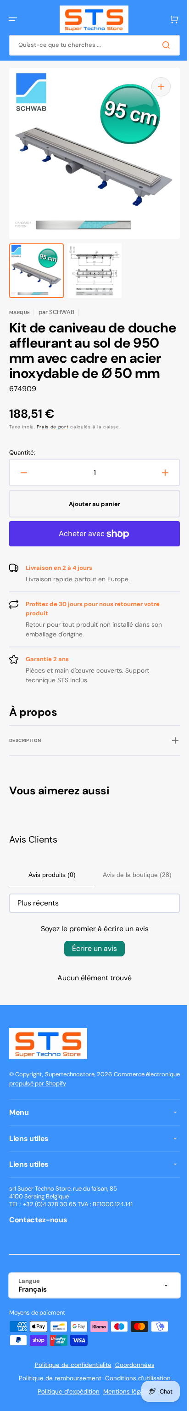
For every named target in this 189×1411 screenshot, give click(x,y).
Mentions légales (124, 1407)
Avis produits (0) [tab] (50, 890)
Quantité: (22, 468)
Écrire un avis (91, 963)
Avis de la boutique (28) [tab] (132, 890)
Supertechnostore (69, 1089)
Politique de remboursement (56, 1393)
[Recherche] (161, 45)
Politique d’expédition (65, 1407)
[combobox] (91, 45)
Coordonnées (131, 1380)
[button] (13, 19)
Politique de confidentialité (69, 1380)
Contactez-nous (38, 1234)
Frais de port (52, 442)
